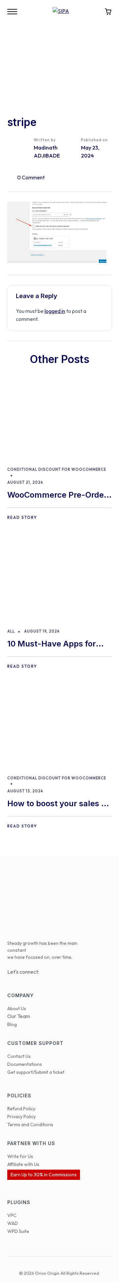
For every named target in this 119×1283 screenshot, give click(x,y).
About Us (16, 1008)
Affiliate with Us (23, 1164)
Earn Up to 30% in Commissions (44, 1175)
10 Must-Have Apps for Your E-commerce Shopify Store (58, 644)
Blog (12, 1024)
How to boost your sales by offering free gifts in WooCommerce (59, 804)
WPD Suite (18, 1231)
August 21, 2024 (25, 482)
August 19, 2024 (42, 631)
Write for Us (20, 1156)
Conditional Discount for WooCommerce (56, 469)
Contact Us (19, 1056)
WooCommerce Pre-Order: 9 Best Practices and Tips (58, 495)
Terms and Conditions (30, 1125)
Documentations (24, 1064)
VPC (12, 1215)
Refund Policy (21, 1109)
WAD (12, 1223)
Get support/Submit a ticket (35, 1072)
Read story (22, 517)
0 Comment (31, 177)
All (11, 631)
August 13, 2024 (25, 791)
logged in (55, 311)
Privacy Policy (21, 1117)
